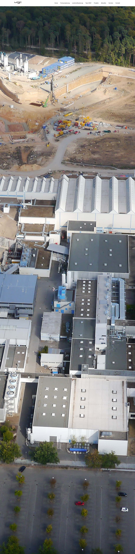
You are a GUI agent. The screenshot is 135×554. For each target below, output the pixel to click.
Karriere (111, 3)
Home (56, 3)
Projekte (96, 3)
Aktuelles (103, 3)
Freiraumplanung (65, 3)
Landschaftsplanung (77, 3)
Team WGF (88, 3)
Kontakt (118, 3)
